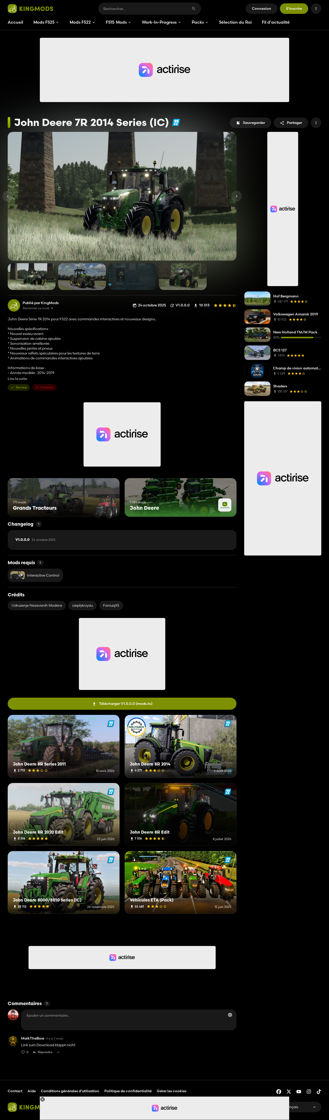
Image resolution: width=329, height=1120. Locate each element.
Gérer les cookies (171, 1091)
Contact (15, 1091)
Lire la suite (17, 379)
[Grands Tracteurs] (106, 507)
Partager (294, 122)
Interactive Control (43, 575)
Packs (198, 22)
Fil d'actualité (276, 22)
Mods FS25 (43, 22)
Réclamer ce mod (36, 308)
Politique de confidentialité (128, 1091)
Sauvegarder (254, 122)
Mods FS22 (80, 22)
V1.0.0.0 (35, 540)
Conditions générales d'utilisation (70, 1091)
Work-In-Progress (159, 22)
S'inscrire (294, 8)
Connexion (261, 8)
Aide (32, 1091)
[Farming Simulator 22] (176, 122)
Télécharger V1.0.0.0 (125, 703)
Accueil (15, 22)
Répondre (45, 1052)
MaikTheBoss (32, 1038)
